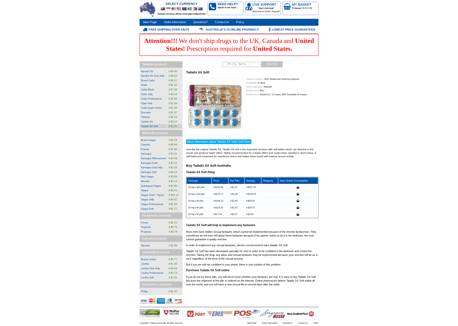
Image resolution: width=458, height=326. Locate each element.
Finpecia (146, 227)
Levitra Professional (152, 272)
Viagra (144, 190)
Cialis (144, 84)
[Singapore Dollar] (168, 9)
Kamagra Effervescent (153, 158)
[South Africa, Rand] (189, 9)
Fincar (144, 222)
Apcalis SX (147, 71)
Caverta (145, 144)
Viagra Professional (152, 204)
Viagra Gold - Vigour (152, 195)
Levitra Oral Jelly (150, 268)
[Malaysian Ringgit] (173, 9)
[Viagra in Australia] (148, 9)
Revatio (145, 181)
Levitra (145, 263)
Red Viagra (147, 176)
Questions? (200, 22)
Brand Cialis (148, 80)
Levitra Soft (147, 277)
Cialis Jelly (147, 94)
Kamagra (146, 153)
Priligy (144, 291)
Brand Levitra (148, 259)
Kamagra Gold (149, 162)
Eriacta (145, 149)
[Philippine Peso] (195, 9)
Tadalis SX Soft (149, 126)
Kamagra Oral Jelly (152, 167)
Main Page (150, 22)
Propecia (146, 231)
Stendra (145, 245)
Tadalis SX (147, 121)
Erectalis (146, 112)
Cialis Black (147, 89)
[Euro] (184, 9)
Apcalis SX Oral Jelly (152, 75)
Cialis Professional (151, 98)
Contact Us (222, 22)
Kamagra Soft (149, 172)
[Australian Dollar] (163, 9)
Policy (240, 22)
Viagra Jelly (147, 199)
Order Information (175, 22)
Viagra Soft (147, 208)
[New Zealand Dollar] (200, 9)
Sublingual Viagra (151, 185)
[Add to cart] (298, 187)
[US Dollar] (179, 9)
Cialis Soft (146, 103)
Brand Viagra (148, 140)
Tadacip (145, 116)
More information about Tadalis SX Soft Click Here (218, 141)
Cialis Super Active (151, 107)
